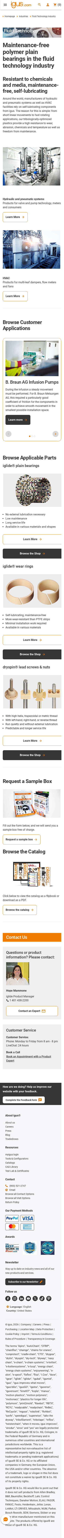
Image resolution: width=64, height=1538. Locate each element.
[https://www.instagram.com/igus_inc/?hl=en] (14, 1298)
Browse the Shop (30, 553)
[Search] (39, 4)
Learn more (15, 419)
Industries (23, 16)
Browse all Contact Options (19, 1194)
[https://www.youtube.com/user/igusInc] (28, 1298)
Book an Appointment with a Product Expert (28, 1058)
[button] (30, 436)
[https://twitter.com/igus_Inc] (35, 1298)
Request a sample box (19, 839)
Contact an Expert (29, 1011)
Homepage (10, 16)
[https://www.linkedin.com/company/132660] (21, 1298)
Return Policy (12, 1202)
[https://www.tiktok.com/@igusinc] (42, 1298)
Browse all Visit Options (17, 1198)
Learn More (13, 217)
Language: (20, 1306)
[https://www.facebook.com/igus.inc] (7, 1298)
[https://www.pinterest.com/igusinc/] (48, 1298)
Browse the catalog (17, 909)
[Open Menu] (5, 5)
